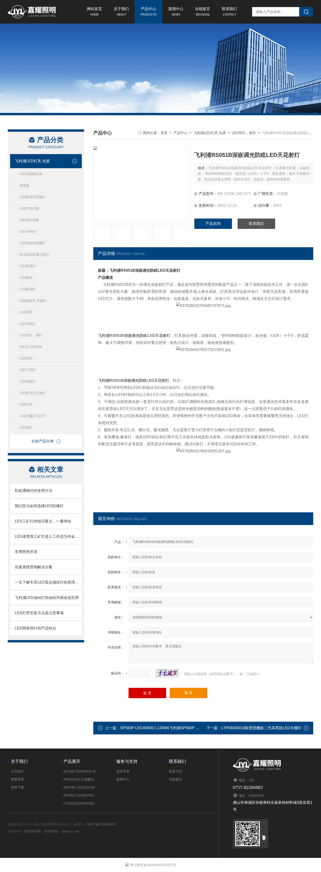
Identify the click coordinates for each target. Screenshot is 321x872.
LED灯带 (26, 312)
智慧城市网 (32, 831)
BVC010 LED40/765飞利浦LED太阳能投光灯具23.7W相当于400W (81, 795)
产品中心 (149, 11)
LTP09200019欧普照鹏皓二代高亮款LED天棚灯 (261, 728)
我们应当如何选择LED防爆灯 (39, 506)
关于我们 (121, 11)
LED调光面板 (29, 220)
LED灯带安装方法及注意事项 (39, 613)
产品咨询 (213, 224)
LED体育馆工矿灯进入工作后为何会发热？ (48, 536)
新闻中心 (175, 11)
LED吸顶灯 (28, 289)
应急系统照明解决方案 (33, 567)
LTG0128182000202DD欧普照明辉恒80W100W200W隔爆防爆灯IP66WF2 (81, 803)
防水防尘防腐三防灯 (34, 254)
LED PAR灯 (28, 231)
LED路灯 (26, 427)
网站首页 (94, 11)
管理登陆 (51, 831)
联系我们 (229, 11)
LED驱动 (26, 277)
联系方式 (175, 771)
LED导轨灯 (28, 324)
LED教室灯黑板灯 (33, 197)
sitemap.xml (70, 831)
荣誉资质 (17, 779)
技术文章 (122, 771)
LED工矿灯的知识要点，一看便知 (43, 521)
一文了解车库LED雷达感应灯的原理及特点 (48, 582)
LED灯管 (26, 404)
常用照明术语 (26, 552)
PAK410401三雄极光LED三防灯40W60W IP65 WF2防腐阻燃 (81, 779)
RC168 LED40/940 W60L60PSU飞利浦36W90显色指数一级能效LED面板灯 (81, 771)
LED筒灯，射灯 (31, 335)
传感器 (24, 185)
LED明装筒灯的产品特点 (35, 628)
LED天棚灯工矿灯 (33, 416)
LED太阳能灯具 (31, 174)
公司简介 (17, 771)
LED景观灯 (28, 266)
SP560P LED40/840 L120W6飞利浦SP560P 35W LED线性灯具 (173, 728)
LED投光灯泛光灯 (33, 393)
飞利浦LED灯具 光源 (32, 161)
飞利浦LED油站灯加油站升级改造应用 (47, 598)
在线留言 (202, 11)
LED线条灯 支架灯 (33, 301)
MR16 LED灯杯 (31, 347)
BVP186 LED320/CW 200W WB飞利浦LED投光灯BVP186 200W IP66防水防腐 (81, 787)
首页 (164, 133)
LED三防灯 (28, 370)
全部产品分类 (42, 441)
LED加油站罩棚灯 (33, 243)
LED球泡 (26, 358)
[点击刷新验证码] (167, 673)
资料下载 (17, 787)
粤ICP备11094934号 (102, 824)
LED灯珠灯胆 (29, 208)
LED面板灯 (28, 381)
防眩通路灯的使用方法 (33, 491)
